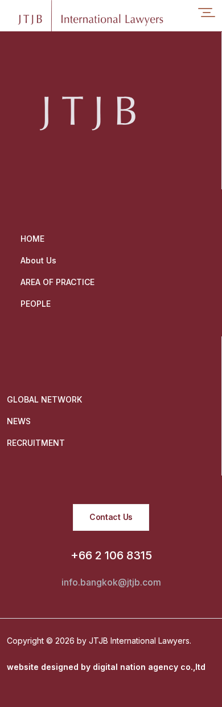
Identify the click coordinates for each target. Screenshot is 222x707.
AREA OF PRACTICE (57, 282)
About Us (38, 260)
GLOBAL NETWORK (44, 399)
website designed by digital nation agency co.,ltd (106, 667)
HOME (32, 238)
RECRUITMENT (36, 443)
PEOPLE (35, 303)
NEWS (19, 421)
